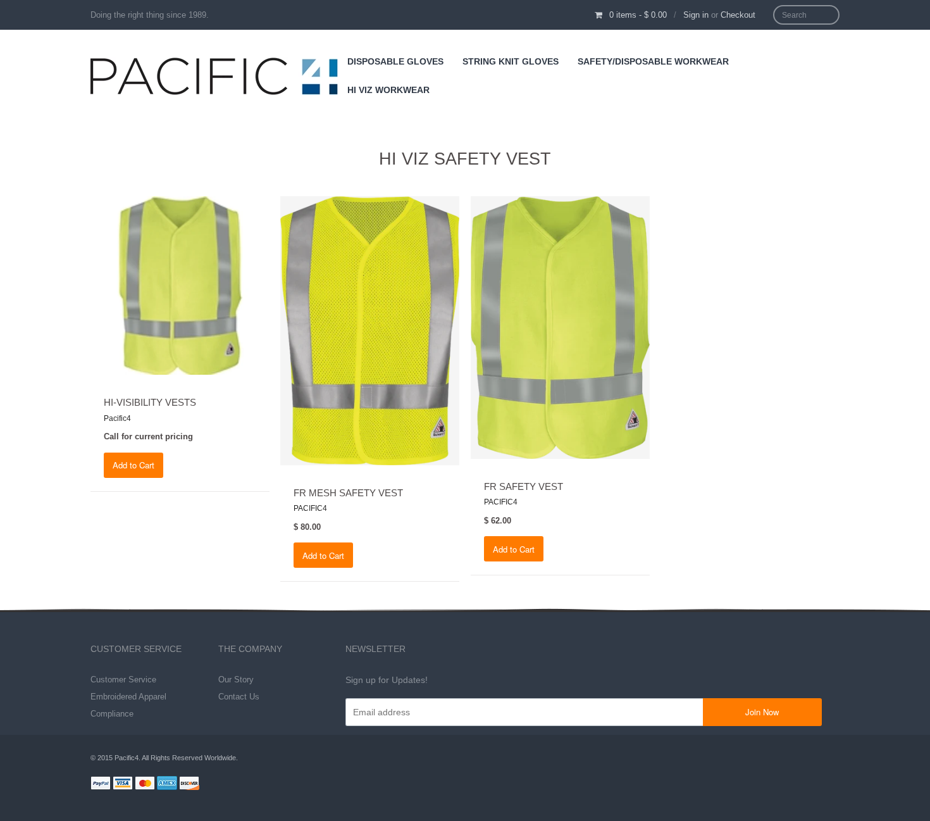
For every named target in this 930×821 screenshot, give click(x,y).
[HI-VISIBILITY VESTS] (180, 285)
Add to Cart (133, 465)
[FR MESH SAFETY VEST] (369, 330)
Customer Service (123, 679)
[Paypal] (100, 784)
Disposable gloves (395, 61)
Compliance (111, 713)
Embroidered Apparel (128, 696)
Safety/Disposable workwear (653, 61)
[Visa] (123, 784)
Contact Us (238, 696)
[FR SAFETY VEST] (560, 327)
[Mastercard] (145, 784)
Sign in (696, 15)
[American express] (167, 784)
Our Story (236, 679)
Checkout (738, 15)
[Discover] (189, 784)
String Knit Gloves (510, 61)
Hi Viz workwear (388, 90)
